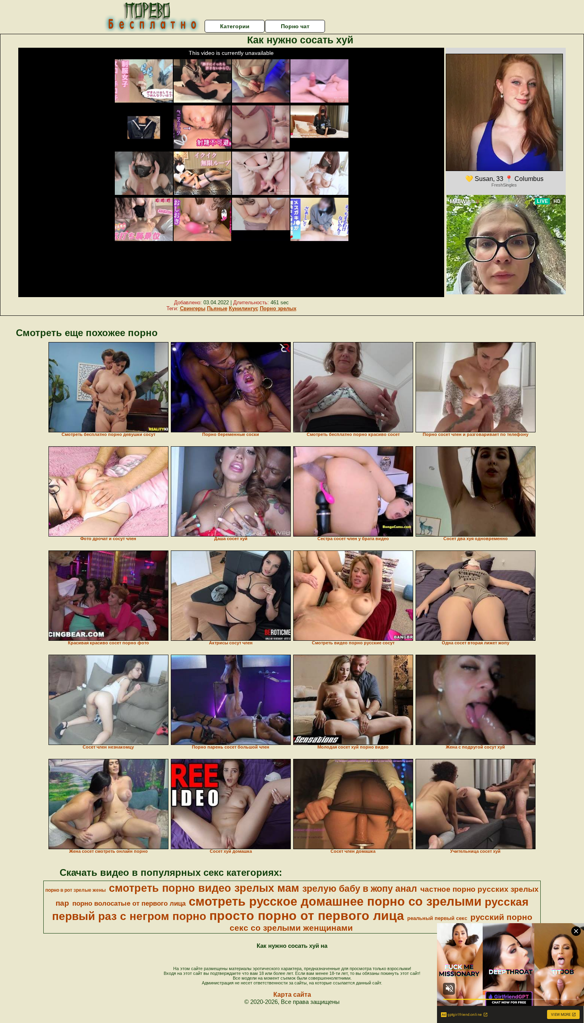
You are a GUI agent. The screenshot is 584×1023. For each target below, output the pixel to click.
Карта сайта (292, 994)
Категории (234, 26)
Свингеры (192, 308)
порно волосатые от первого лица (129, 903)
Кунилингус (243, 308)
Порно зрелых (278, 308)
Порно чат (295, 26)
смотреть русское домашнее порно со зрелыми (335, 901)
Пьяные (217, 308)
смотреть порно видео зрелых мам (204, 888)
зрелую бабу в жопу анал (359, 888)
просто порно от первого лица (306, 915)
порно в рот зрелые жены (75, 890)
